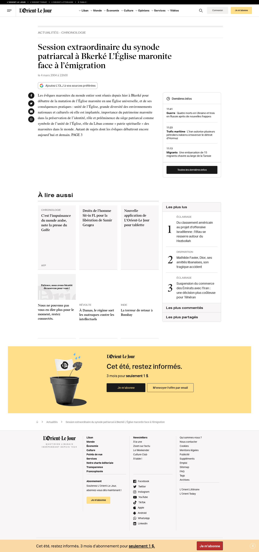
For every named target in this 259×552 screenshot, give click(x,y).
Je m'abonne (210, 546)
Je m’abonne (126, 387)
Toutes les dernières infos (192, 169)
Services (92, 458)
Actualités (48, 32)
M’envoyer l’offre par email (170, 387)
